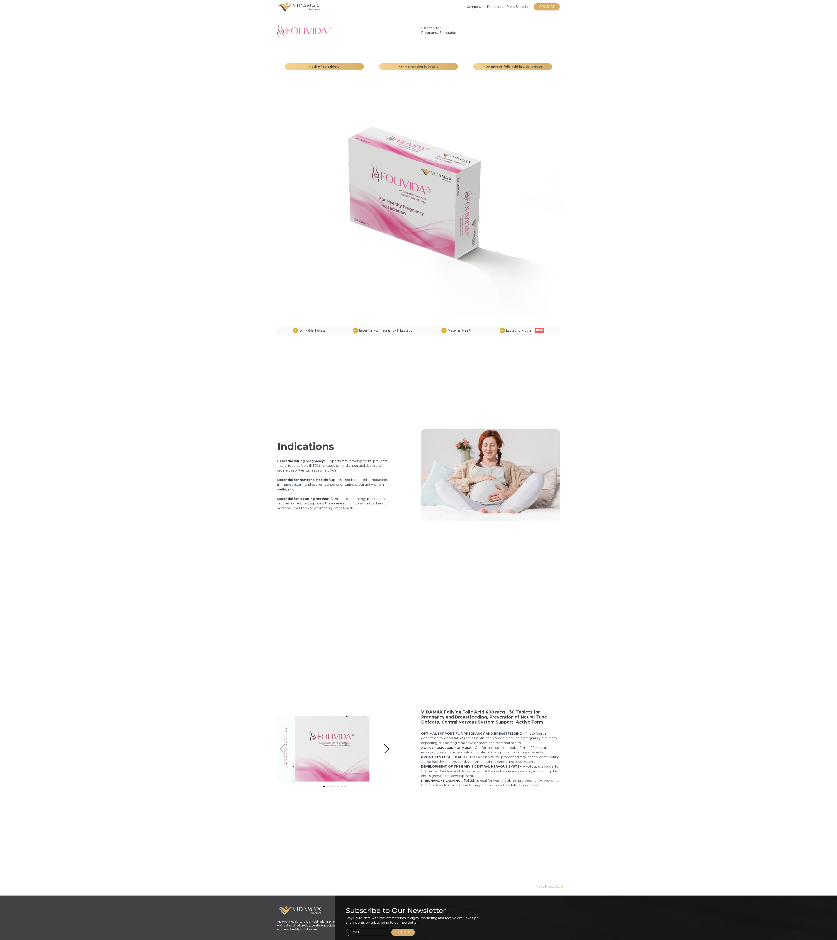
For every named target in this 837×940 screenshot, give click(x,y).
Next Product (548, 886)
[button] (387, 749)
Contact (546, 7)
